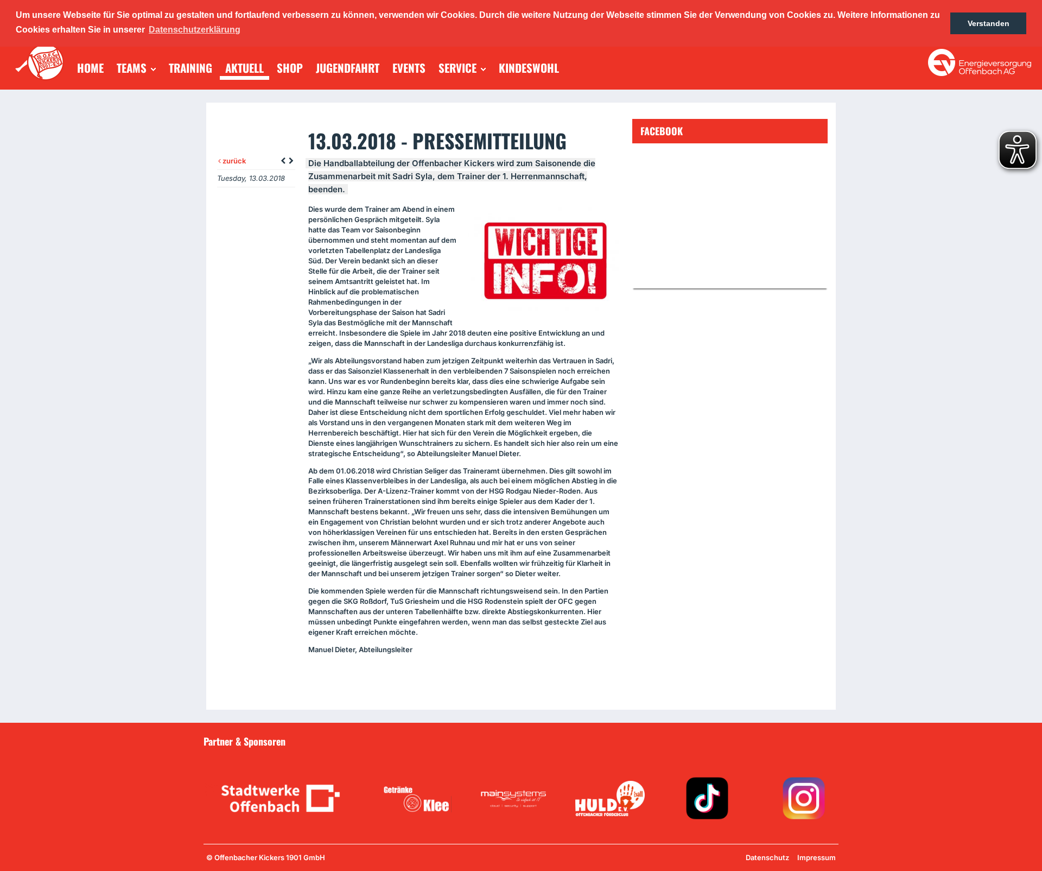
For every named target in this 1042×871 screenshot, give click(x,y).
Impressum (816, 857)
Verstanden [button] (988, 23)
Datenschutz (767, 857)
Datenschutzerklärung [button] (194, 29)
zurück (233, 160)
